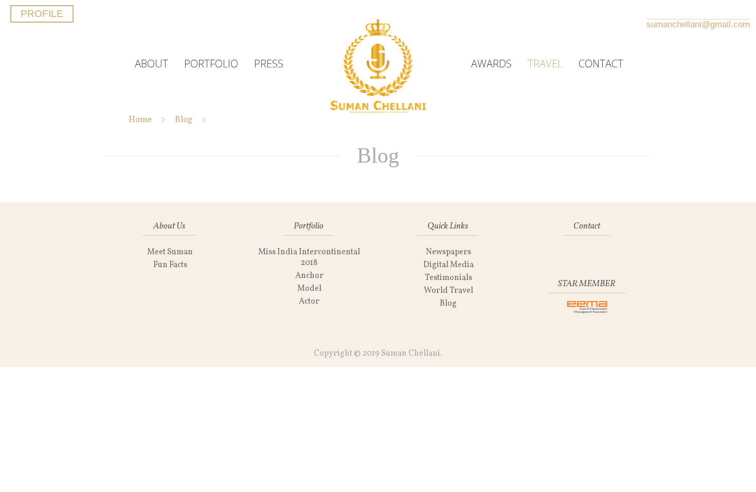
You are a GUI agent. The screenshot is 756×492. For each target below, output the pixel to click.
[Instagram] (712, 10)
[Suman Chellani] (378, 64)
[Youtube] (729, 10)
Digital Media (448, 265)
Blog (448, 303)
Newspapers (448, 252)
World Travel (448, 290)
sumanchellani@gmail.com (698, 24)
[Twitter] (678, 10)
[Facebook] (660, 10)
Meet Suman (170, 252)
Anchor (309, 276)
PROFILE (42, 13)
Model (309, 288)
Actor (309, 301)
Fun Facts (170, 265)
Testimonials (448, 278)
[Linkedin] (695, 10)
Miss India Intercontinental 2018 (309, 258)
